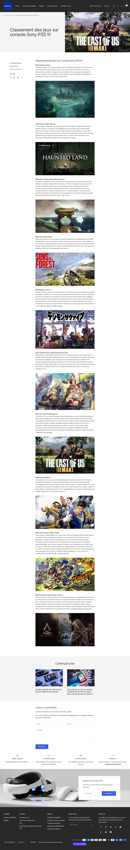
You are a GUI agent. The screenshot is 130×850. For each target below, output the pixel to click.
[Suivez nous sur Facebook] (101, 827)
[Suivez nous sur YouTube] (120, 827)
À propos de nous (52, 6)
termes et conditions (53, 829)
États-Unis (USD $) (95, 6)
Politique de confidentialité (68, 715)
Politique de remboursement (56, 820)
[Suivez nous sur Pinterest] (115, 827)
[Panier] (125, 6)
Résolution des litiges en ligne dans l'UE (31, 827)
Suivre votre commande (27, 820)
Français (106, 6)
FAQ (21, 823)
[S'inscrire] (92, 824)
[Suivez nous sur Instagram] (110, 827)
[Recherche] (118, 6)
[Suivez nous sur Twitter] (105, 827)
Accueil (5, 15)
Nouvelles (11, 15)
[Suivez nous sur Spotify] (110, 832)
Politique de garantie (53, 823)
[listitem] (10, 77)
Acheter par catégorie (29, 6)
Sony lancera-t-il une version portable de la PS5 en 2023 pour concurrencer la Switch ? (80, 691)
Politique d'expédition (54, 817)
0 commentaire (16, 69)
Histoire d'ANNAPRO (10, 817)
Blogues (41, 6)
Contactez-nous (66, 6)
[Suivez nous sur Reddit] (105, 832)
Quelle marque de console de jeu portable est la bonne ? (48, 690)
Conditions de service (87, 715)
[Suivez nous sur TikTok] (101, 832)
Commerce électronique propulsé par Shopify (50, 842)
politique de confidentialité (55, 826)
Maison (17, 6)
